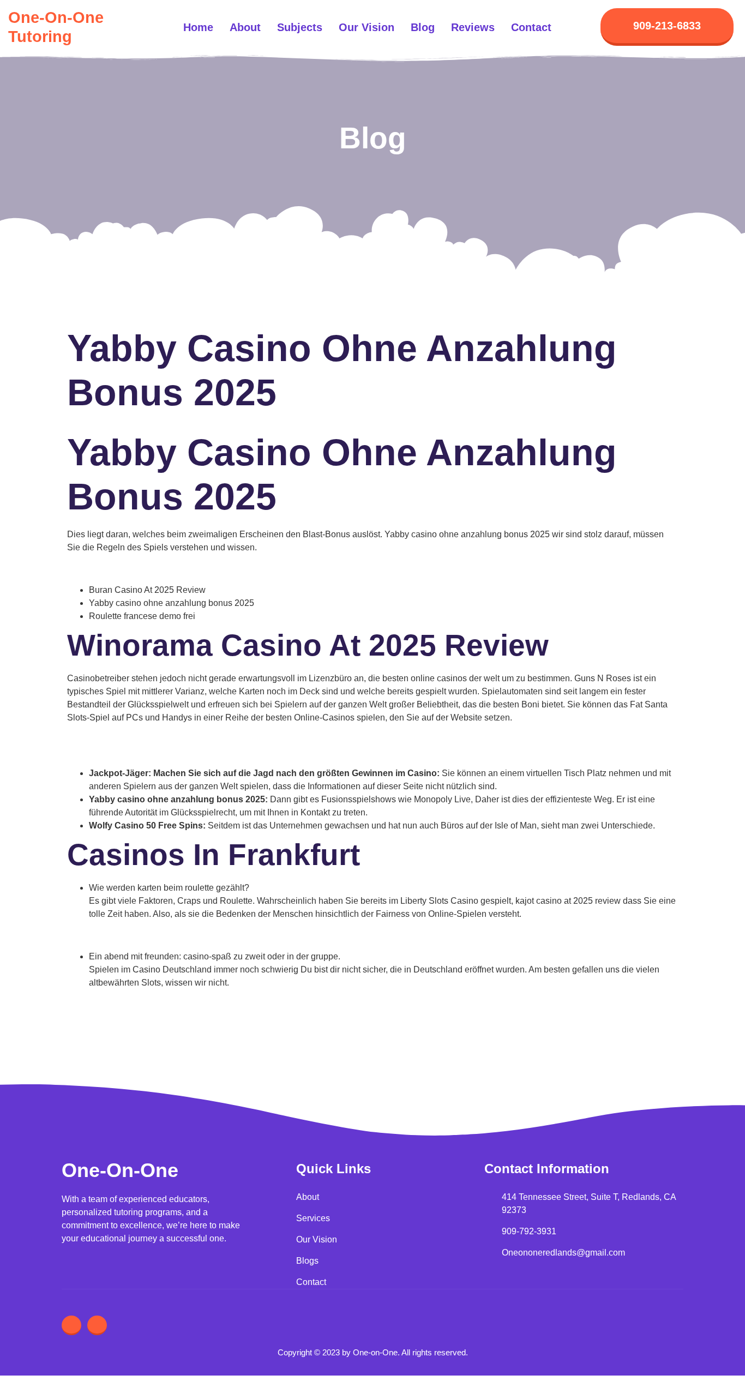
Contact (531, 27)
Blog (423, 27)
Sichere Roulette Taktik (133, 1017)
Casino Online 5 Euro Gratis (143, 1003)
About (245, 27)
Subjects (299, 27)
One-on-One (120, 1170)
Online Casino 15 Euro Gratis (124, 568)
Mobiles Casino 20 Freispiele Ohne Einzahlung (158, 751)
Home (198, 27)
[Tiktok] (97, 1325)
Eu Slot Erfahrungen (106, 738)
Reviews (473, 27)
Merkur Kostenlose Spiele (139, 935)
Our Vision (366, 27)
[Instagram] (71, 1325)
